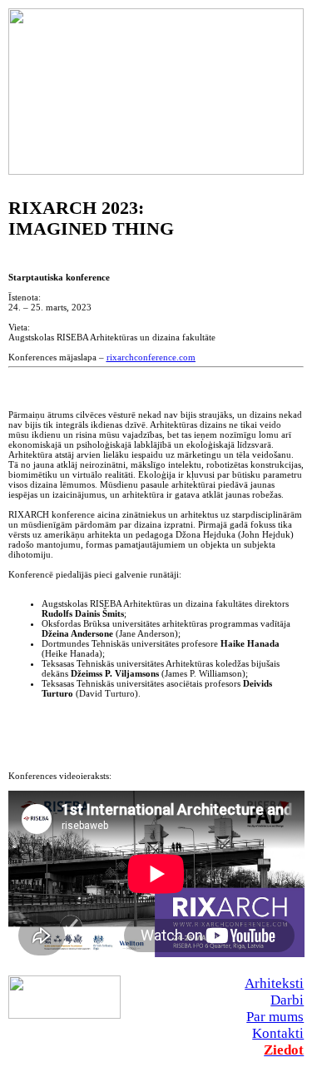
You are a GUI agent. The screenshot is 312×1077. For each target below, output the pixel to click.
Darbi (287, 1000)
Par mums (275, 1017)
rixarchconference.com (151, 357)
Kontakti (278, 1033)
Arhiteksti (274, 983)
